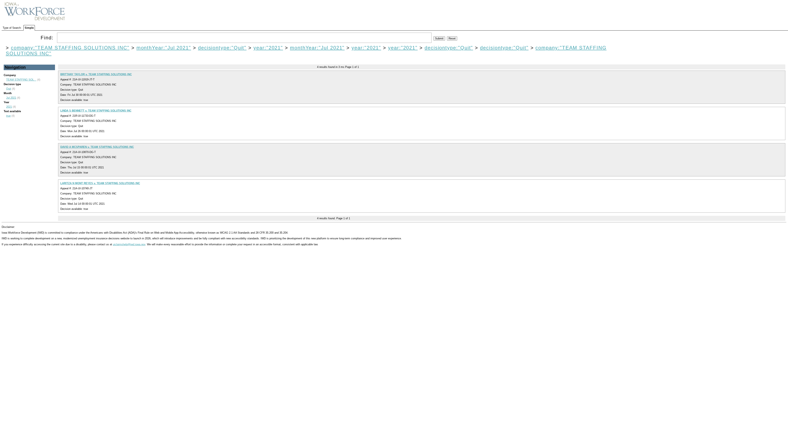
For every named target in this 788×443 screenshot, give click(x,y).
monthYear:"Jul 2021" (163, 47)
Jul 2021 (11, 97)
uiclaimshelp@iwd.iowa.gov (129, 244)
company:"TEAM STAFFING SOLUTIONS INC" (70, 47)
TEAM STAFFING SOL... (21, 79)
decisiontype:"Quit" (222, 47)
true (8, 115)
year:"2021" (268, 47)
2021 (9, 106)
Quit (8, 88)
